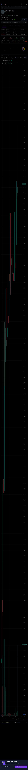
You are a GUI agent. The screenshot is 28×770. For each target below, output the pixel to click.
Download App (20, 766)
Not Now (7, 766)
